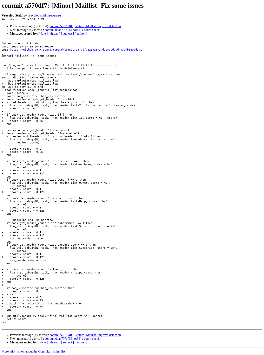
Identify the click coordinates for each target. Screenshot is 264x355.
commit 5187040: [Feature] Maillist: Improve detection (85, 26)
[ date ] (43, 33)
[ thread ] (54, 33)
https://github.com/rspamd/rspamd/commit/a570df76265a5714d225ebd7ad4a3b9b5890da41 (76, 49)
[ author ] (81, 33)
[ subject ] (67, 33)
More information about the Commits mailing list (33, 351)
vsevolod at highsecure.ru (44, 15)
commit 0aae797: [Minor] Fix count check (72, 30)
